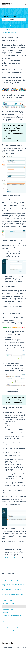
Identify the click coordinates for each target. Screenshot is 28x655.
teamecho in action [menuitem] (7, 609)
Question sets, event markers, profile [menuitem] (12, 615)
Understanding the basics (9, 32)
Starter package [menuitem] (7, 600)
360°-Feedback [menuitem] (6, 634)
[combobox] (13, 19)
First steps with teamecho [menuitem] (9, 603)
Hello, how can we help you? (12, 16)
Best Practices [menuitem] (6, 618)
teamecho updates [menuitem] (7, 624)
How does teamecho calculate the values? (12, 577)
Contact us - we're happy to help (13, 557)
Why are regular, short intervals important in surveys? (12, 595)
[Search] (25, 19)
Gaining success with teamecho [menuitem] (11, 631)
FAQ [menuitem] (3, 621)
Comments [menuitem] (5, 612)
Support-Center (6, 29)
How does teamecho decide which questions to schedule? (13, 585)
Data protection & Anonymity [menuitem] (10, 628)
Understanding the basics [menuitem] (9, 606)
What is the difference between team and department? (11, 590)
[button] (25, 603)
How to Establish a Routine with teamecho (12, 580)
